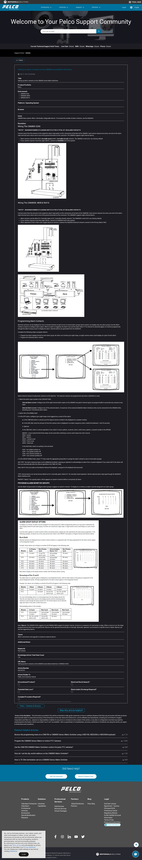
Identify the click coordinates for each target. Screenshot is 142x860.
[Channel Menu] (135, 854)
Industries (41, 804)
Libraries (62, 7)
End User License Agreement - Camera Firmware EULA (111, 806)
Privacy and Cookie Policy (112, 822)
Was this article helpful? (71, 710)
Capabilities (42, 806)
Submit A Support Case (85, 776)
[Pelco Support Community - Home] (10, 7)
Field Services (59, 806)
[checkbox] (19, 684)
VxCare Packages (60, 811)
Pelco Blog (91, 804)
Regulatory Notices (110, 813)
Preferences (13, 851)
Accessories (25, 813)
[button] (112, 824)
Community (45, 7)
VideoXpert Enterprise (29, 804)
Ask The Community (56, 776)
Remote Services (60, 809)
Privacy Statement (30, 847)
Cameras (24, 811)
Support (79, 7)
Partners (95, 7)
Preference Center (110, 811)
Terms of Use (16, 845)
